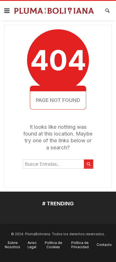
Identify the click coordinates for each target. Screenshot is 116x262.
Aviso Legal (32, 245)
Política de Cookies (53, 245)
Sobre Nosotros (12, 245)
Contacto (104, 245)
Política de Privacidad (80, 245)
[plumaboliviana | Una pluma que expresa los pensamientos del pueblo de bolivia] (54, 10)
